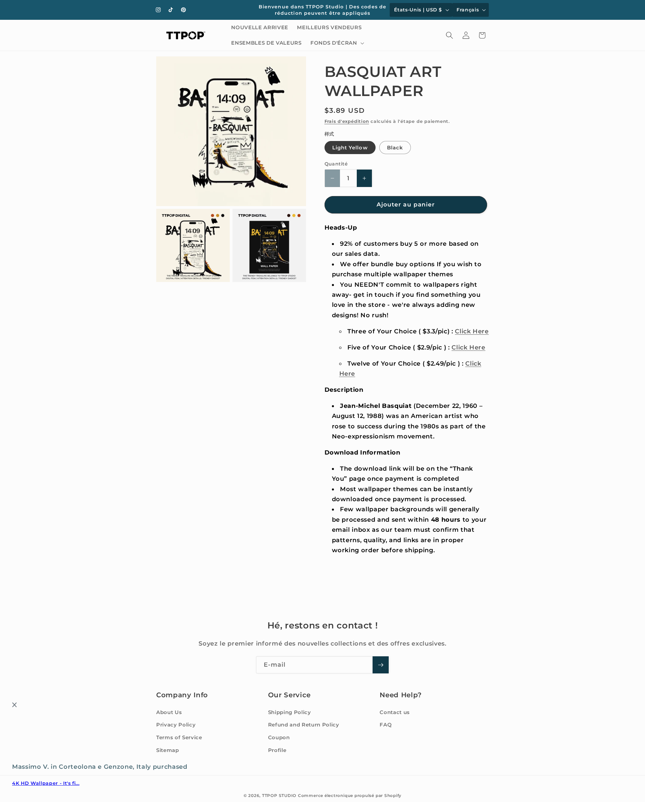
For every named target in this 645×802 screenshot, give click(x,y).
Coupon (279, 737)
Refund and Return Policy (303, 725)
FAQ (386, 725)
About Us (169, 712)
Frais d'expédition (347, 121)
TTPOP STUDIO (279, 795)
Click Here (472, 331)
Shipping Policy (289, 712)
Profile (277, 750)
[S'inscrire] (381, 665)
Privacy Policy (176, 725)
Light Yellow (350, 147)
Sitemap (167, 750)
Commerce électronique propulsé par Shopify (349, 795)
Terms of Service (179, 737)
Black (395, 147)
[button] (336, 43)
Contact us (395, 712)
